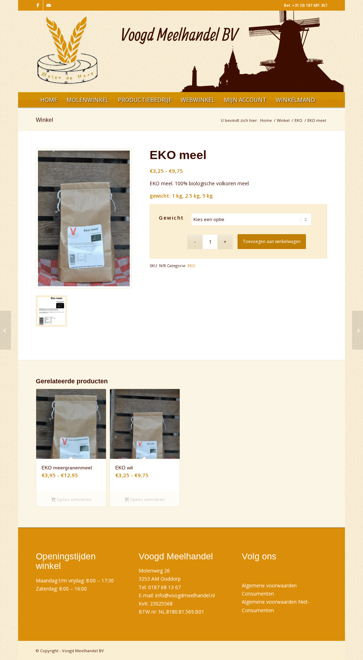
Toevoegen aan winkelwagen (272, 241)
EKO (191, 265)
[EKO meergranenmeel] (357, 330)
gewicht (171, 217)
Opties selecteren (73, 499)
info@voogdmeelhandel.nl (185, 595)
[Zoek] (322, 119)
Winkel (44, 120)
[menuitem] (49, 101)
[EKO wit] (5, 330)
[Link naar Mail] (48, 5)
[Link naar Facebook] (38, 5)
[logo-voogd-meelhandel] (67, 54)
